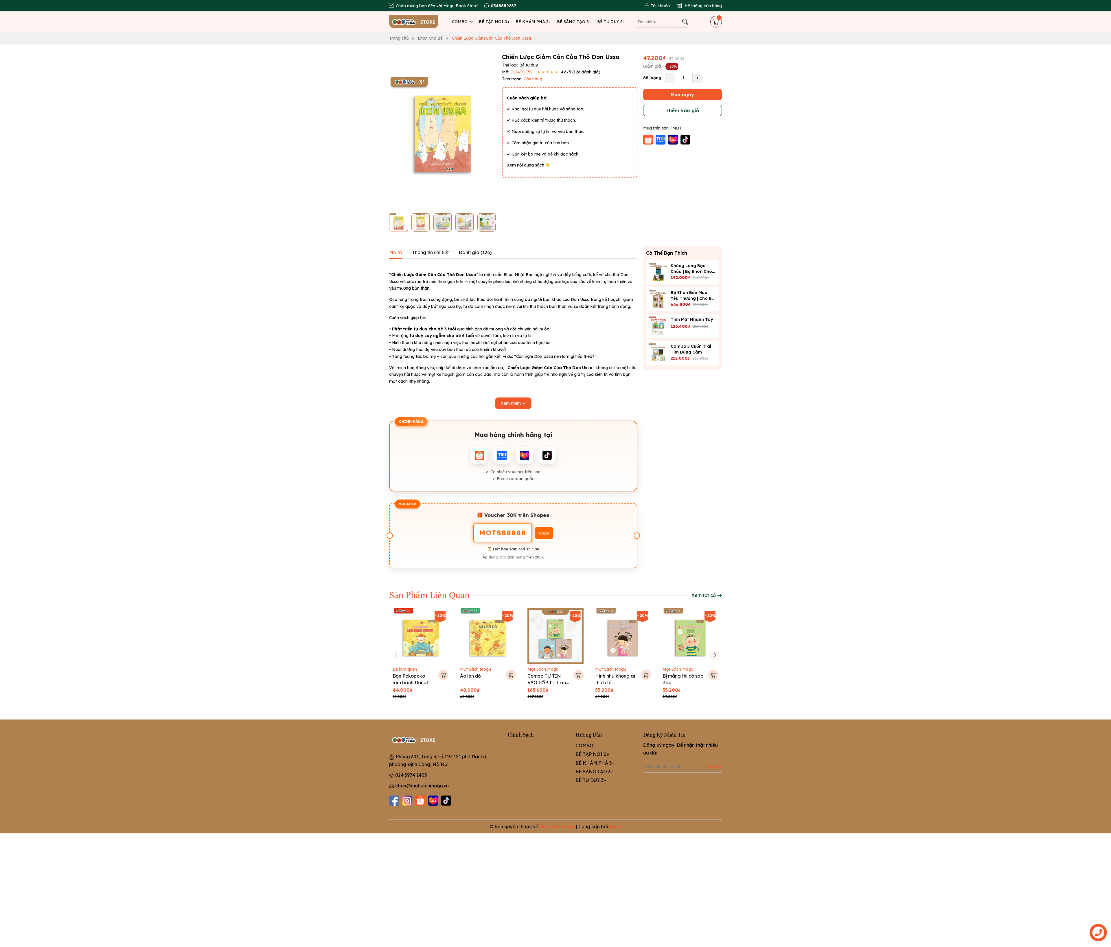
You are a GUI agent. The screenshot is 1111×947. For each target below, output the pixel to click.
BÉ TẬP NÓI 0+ (494, 21)
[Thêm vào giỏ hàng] (443, 675)
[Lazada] (433, 801)
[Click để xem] (442, 130)
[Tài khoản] (657, 6)
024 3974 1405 (411, 775)
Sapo (615, 826)
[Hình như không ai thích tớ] (623, 636)
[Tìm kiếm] (685, 21)
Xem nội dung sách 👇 (528, 165)
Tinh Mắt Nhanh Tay (692, 319)
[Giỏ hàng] (716, 21)
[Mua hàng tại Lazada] (673, 139)
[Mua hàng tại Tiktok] (685, 139)
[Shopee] (420, 801)
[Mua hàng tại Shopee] (648, 139)
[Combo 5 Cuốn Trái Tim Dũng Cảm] (658, 352)
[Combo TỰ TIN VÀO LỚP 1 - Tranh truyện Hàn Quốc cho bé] (555, 636)
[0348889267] (500, 6)
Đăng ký (714, 767)
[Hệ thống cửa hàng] (699, 6)
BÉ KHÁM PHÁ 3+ (533, 21)
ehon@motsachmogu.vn (422, 786)
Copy (544, 533)
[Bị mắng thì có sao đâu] (690, 636)
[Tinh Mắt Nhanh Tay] (658, 325)
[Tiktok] (446, 801)
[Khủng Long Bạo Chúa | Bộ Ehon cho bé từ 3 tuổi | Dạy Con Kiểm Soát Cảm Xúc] (658, 272)
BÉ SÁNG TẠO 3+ (574, 21)
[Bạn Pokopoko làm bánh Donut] (420, 636)
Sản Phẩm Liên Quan (429, 594)
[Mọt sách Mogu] (413, 21)
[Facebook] (394, 801)
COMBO (460, 21)
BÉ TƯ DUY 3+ (611, 21)
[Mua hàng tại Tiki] (661, 139)
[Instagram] (407, 801)
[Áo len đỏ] (488, 636)
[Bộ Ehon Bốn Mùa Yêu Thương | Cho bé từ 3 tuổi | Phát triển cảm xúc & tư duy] (658, 299)
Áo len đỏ (470, 676)
